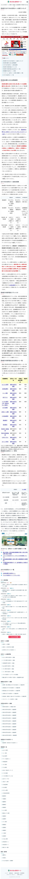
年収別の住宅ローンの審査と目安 (9, 706)
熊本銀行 (5, 424)
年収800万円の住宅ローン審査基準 (9, 729)
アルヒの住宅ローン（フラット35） (11, 575)
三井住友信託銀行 (6, 793)
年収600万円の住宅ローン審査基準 (9, 723)
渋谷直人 (4, 857)
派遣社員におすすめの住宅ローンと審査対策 (11, 687)
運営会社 (11, 873)
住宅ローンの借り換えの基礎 (8, 647)
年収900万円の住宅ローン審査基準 (9, 732)
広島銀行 (4, 818)
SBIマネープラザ (6, 778)
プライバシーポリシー (11, 874)
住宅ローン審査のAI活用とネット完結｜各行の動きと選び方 (14, 634)
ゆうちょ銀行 (5, 790)
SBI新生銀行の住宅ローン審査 (8, 663)
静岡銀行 (4, 804)
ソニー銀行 (5, 393)
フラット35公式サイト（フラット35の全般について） (15, 556)
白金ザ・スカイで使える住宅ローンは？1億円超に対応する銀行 (15, 629)
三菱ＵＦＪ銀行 (5, 412)
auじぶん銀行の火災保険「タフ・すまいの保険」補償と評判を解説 (15, 607)
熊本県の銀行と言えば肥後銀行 (9, 63)
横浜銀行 (4, 796)
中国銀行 (4, 830)
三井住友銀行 (5, 416)
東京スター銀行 (6, 847)
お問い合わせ (19, 874)
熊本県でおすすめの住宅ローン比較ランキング (12, 61)
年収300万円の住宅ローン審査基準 (9, 715)
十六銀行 (4, 833)
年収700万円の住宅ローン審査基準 (9, 726)
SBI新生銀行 (12, 285)
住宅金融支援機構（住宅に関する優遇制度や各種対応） (15, 559)
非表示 (7, 58)
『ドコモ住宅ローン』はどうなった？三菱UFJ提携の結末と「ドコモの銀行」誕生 (14, 624)
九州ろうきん (5, 437)
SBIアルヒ (5, 397)
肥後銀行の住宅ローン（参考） (9, 71)
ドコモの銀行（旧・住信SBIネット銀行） (5, 403)
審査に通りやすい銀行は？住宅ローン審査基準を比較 (13, 677)
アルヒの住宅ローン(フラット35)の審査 (10, 674)
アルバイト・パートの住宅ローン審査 (10, 699)
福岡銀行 (4, 801)
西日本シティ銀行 (6, 813)
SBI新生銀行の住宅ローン (9, 573)
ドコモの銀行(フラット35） (8, 776)
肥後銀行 (5, 420)
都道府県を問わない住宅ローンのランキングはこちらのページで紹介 (14, 132)
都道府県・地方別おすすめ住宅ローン (10, 742)
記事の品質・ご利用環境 (19, 873)
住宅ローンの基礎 (6, 644)
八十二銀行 (5, 821)
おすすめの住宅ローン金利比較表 (9, 65)
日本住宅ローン (6, 844)
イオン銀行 (5, 764)
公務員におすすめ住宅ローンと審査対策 (10, 693)
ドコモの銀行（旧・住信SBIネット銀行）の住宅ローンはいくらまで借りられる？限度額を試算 (15, 596)
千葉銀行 (4, 798)
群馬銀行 (4, 824)
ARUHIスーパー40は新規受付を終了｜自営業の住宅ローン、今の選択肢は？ (15, 613)
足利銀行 (4, 836)
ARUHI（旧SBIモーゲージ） (8, 770)
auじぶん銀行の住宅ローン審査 (9, 657)
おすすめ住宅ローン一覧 (8, 75)
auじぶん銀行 (5, 384)
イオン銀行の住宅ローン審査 (8, 668)
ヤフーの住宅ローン (6, 758)
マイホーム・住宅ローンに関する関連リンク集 (12, 73)
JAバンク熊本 (5, 441)
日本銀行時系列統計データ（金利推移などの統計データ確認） (15, 563)
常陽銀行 (4, 807)
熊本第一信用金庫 (5, 429)
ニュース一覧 (14, 637)
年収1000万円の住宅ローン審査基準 (10, 735)
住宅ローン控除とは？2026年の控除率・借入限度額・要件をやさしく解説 (15, 585)
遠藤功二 (4, 855)
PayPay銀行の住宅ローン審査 (8, 666)
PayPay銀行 (5, 756)
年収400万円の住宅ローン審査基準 (9, 718)
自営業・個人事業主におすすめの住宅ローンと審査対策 (13, 684)
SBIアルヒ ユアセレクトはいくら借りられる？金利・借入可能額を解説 (15, 618)
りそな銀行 (5, 767)
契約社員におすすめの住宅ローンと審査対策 (11, 690)
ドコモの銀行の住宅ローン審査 (9, 660)
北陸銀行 (4, 827)
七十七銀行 (5, 810)
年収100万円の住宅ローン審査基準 (9, 709)
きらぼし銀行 (5, 839)
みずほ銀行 (5, 407)
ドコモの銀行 (5, 773)
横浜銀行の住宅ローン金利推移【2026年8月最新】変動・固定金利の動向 (15, 590)
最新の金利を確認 (13, 385)
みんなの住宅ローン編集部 (8, 860)
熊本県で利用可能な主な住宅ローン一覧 (11, 69)
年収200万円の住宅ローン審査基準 (9, 712)
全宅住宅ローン (6, 841)
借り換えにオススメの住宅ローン (9, 650)
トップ (6, 873)
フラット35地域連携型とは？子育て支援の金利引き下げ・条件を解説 (15, 602)
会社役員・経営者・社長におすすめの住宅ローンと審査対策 (14, 696)
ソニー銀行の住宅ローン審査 (8, 671)
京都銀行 (4, 816)
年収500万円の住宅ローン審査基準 (9, 721)
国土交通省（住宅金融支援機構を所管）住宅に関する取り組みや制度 (15, 553)
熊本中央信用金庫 (5, 434)
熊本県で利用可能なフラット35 (9, 67)
